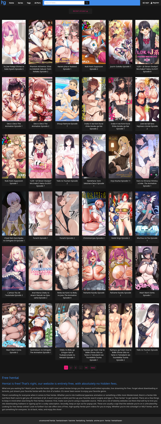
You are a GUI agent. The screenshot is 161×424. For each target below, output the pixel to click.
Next (93, 367)
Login (146, 3)
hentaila (89, 420)
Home (11, 3)
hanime (72, 420)
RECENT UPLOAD (79, 11)
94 (86, 367)
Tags (29, 3)
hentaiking (80, 420)
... (80, 367)
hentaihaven (116, 420)
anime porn (99, 420)
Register (155, 3)
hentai (107, 420)
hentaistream (62, 420)
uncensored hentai (47, 420)
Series (20, 3)
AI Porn (38, 3)
